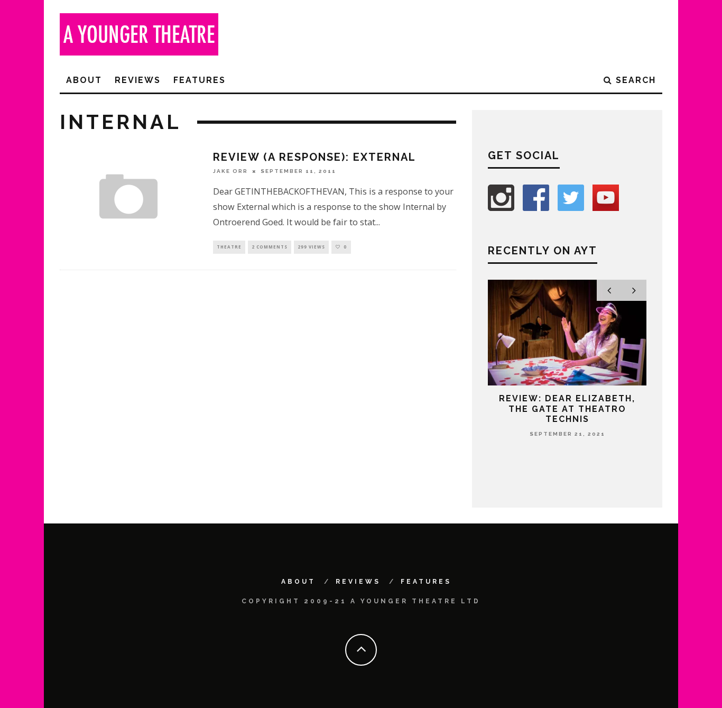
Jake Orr (230, 171)
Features (199, 80)
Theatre (229, 247)
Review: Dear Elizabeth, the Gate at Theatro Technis (567, 408)
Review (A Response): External (314, 157)
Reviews (138, 80)
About (84, 80)
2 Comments (270, 247)
